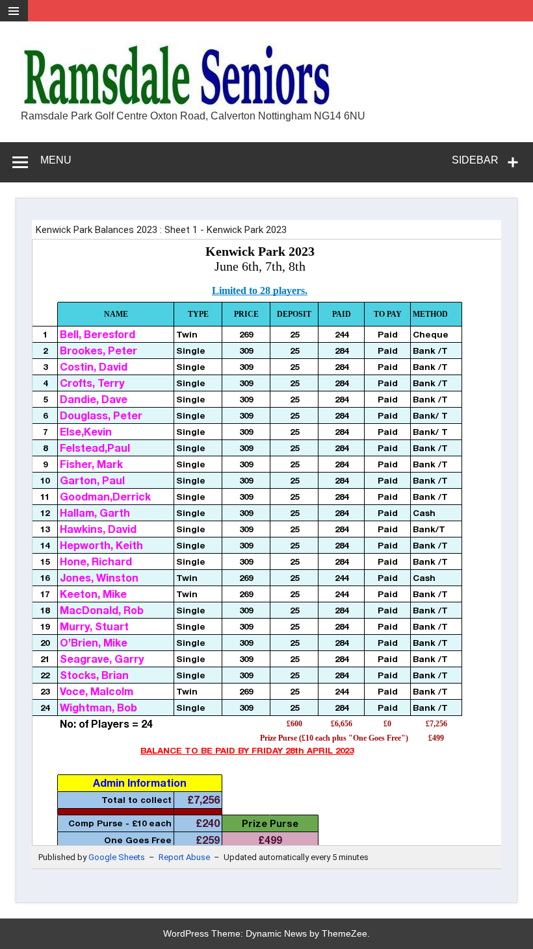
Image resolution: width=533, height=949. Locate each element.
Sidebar (475, 160)
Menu (56, 160)
